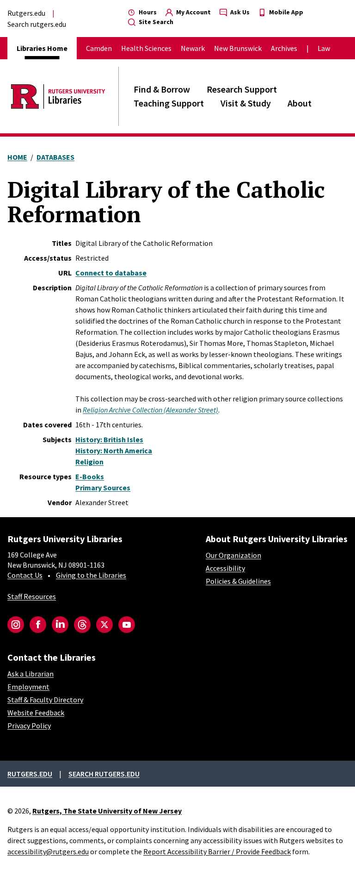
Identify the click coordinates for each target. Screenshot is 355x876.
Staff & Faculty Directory (45, 699)
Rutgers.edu (26, 13)
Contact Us (25, 575)
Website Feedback (35, 712)
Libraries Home (42, 48)
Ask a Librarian (30, 673)
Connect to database (111, 272)
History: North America (113, 450)
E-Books (89, 476)
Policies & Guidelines (238, 581)
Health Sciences (146, 48)
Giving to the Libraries (91, 575)
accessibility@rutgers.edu (48, 851)
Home (17, 157)
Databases (55, 157)
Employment (28, 686)
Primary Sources (102, 487)
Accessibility (225, 568)
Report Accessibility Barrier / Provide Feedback (217, 851)
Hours (147, 12)
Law (324, 48)
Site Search (155, 22)
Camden (99, 48)
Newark (193, 48)
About (300, 103)
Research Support (242, 89)
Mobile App (285, 12)
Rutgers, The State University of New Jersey (107, 810)
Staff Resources (31, 596)
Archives (284, 48)
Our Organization (233, 555)
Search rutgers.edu (36, 24)
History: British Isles (109, 439)
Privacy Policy (29, 725)
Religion (89, 461)
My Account (193, 12)
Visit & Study (245, 103)
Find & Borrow (162, 89)
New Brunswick (238, 48)
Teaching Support (169, 103)
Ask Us (239, 12)
